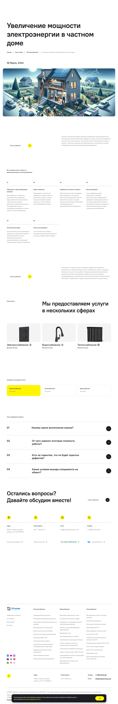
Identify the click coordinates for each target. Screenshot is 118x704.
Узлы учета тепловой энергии (95, 646)
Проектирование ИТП (92, 627)
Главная (10, 52)
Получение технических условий (69, 619)
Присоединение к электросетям (42, 627)
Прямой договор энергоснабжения (43, 659)
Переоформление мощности (41, 615)
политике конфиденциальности (32, 699)
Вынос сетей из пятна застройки (43, 631)
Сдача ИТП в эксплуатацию (94, 650)
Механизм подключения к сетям (69, 615)
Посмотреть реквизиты (14, 542)
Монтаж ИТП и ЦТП (92, 634)
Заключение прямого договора (69, 636)
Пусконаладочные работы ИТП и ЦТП (97, 643)
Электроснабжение (33, 52)
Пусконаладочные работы (41, 655)
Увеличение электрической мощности (44, 619)
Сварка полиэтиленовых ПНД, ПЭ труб (71, 652)
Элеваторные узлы (92, 653)
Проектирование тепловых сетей (96, 631)
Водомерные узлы (65, 633)
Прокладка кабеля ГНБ (40, 638)
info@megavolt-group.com (68, 530)
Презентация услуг (39, 542)
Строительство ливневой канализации (71, 649)
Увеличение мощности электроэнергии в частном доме (58, 52)
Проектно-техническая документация (44, 634)
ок (100, 698)
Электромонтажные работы (41, 641)
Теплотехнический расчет (94, 621)
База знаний (20, 52)
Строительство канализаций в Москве (71, 640)
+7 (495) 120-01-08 (92, 530)
